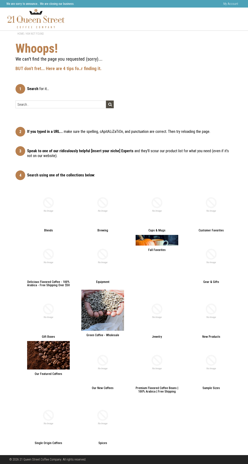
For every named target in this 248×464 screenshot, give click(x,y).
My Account (230, 4)
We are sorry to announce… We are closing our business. (40, 4)
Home (20, 33)
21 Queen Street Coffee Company (40, 459)
